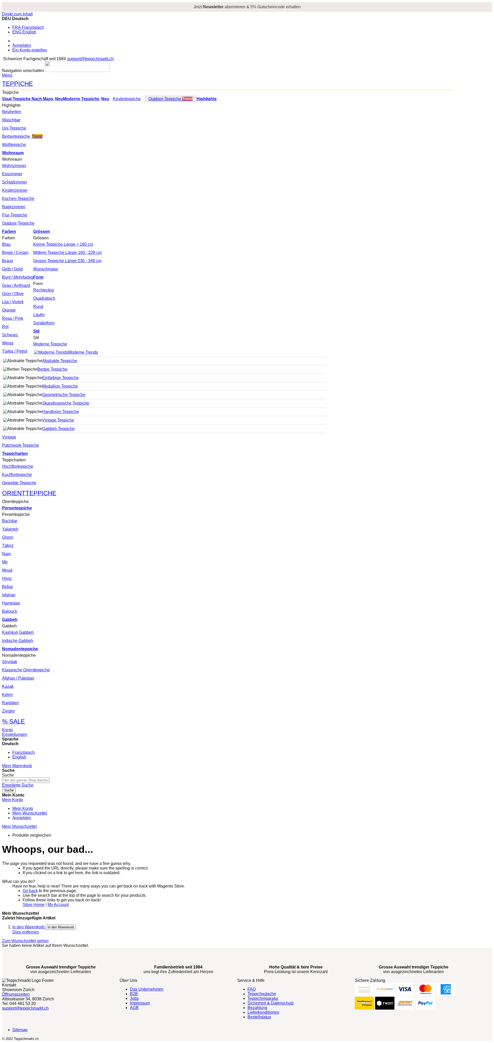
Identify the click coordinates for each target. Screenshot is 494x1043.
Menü (7, 75)
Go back (30, 891)
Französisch (23, 752)
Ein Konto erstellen (29, 50)
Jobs (134, 998)
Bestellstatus (259, 1017)
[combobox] (26, 780)
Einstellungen (14, 734)
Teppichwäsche (262, 994)
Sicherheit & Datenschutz (271, 1003)
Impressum (140, 1003)
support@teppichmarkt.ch (90, 59)
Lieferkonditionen (263, 1012)
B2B (134, 994)
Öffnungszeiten (16, 994)
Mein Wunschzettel (29, 813)
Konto (7, 730)
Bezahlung (257, 1007)
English (19, 757)
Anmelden (21, 45)
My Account (58, 904)
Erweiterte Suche (17, 785)
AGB (134, 1007)
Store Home (34, 904)
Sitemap (20, 1030)
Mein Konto (22, 808)
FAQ (252, 989)
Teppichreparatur (263, 998)
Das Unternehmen (146, 989)
